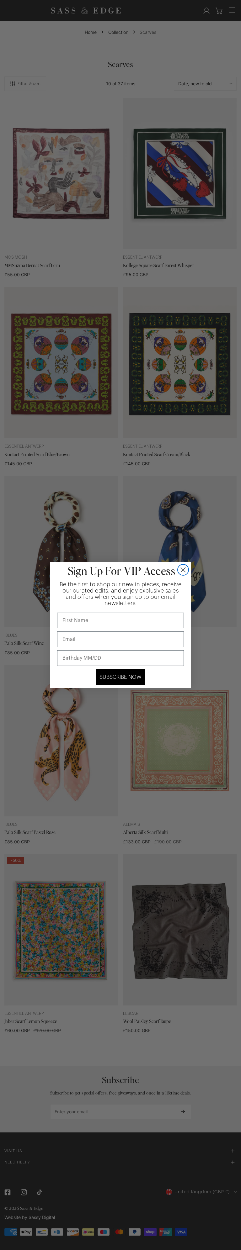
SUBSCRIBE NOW (120, 677)
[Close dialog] (183, 569)
